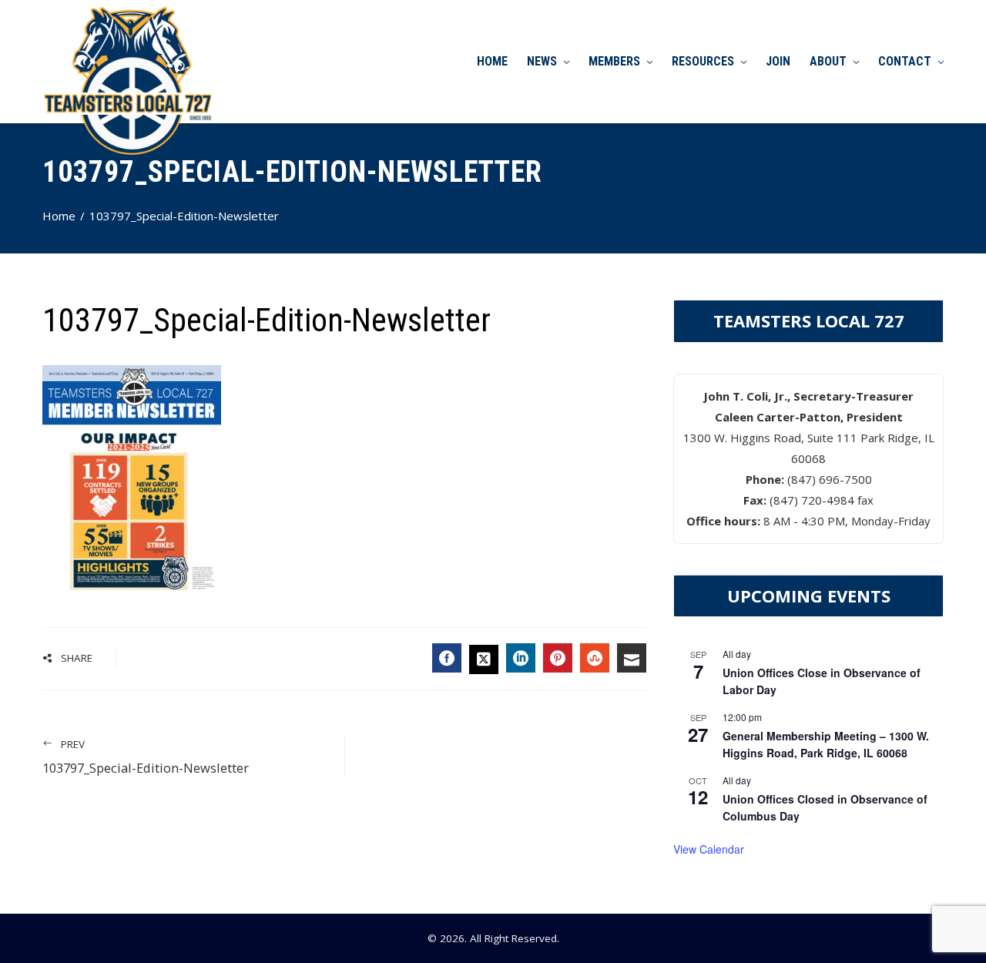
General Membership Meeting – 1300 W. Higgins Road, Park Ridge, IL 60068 (826, 744)
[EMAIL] (631, 658)
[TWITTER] (483, 659)
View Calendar (708, 849)
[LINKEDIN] (520, 658)
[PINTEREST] (557, 658)
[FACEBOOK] (446, 658)
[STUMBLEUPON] (594, 658)
